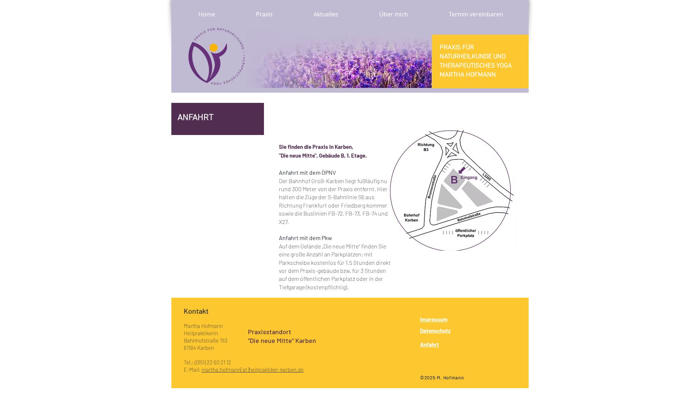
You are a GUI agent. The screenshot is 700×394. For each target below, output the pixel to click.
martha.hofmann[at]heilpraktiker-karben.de (253, 369)
